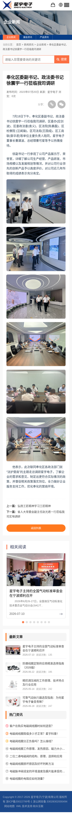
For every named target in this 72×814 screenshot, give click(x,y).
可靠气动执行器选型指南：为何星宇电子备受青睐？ (43, 699)
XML (18, 806)
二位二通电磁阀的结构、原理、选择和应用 (36, 756)
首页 (18, 44)
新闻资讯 (29, 44)
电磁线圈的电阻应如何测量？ (28, 778)
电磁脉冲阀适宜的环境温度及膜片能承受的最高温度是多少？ (38, 771)
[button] (23, 622)
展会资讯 (27, 37)
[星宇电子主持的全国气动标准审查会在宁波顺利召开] (36, 572)
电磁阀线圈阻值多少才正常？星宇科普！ (34, 733)
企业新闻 (11, 37)
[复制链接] (52, 104)
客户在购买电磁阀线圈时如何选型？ (32, 725)
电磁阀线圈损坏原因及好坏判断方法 (32, 763)
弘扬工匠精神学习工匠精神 (34, 506)
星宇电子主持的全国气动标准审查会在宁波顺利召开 (43, 648)
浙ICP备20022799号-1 (19, 801)
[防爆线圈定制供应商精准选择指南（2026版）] (13, 667)
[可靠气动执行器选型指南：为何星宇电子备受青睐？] (13, 701)
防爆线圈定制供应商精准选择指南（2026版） (43, 665)
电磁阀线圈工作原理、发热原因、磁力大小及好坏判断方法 (38, 748)
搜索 (64, 59)
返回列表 (36, 528)
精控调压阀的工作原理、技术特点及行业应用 (43, 682)
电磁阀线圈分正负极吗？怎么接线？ (32, 741)
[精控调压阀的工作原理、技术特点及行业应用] (13, 684)
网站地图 (9, 806)
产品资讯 (44, 37)
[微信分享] (61, 104)
